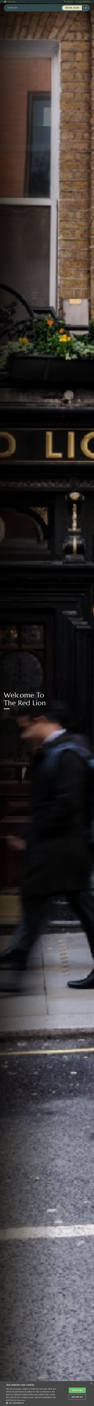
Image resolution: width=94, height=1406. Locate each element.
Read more (21, 1400)
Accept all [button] (77, 1390)
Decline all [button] (77, 1397)
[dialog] (47, 1393)
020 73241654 (84, 2)
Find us (69, 2)
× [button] (91, 1384)
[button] (32, 1402)
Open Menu (85, 7)
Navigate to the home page (11, 8)
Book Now (72, 8)
